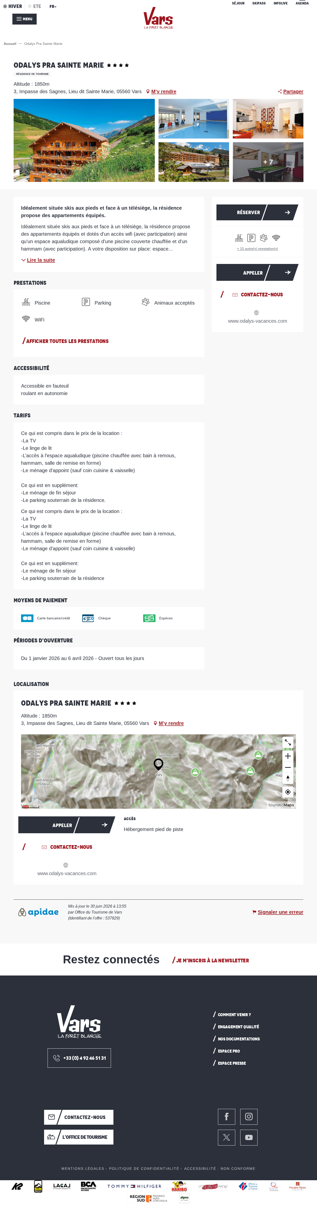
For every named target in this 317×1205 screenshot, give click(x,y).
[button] (52, 7)
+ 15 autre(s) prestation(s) (257, 249)
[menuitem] (158, 18)
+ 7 (268, 162)
